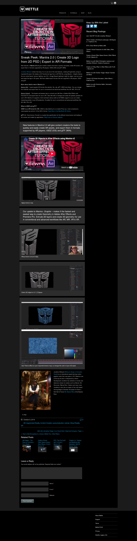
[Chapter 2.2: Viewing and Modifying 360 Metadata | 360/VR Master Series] (75, 450)
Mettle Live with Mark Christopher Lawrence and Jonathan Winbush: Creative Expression (100, 62)
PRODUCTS (62, 13)
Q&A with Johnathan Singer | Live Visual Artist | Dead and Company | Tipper (59, 431)
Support (97, 519)
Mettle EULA (99, 527)
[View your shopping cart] (112, 3)
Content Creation (46, 423)
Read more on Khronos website (53, 117)
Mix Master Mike (69, 392)
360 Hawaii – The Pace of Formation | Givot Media (28, 442)
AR (24, 423)
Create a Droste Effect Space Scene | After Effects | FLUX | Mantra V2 (44, 443)
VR (22, 425)
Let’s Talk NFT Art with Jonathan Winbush (98, 36)
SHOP (82, 13)
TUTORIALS (73, 13)
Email (51, 489)
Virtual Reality (74, 423)
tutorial (67, 423)
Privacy (97, 531)
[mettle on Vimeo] (95, 27)
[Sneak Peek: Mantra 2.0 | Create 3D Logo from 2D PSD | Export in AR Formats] (52, 36)
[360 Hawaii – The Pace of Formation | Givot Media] (28, 449)
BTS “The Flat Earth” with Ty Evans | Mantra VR (60, 442)
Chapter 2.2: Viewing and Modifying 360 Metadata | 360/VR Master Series (75, 443)
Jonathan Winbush (26, 72)
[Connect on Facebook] (88, 27)
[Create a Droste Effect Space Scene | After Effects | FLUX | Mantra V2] (44, 450)
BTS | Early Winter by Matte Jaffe (96, 45)
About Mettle (99, 515)
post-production (58, 423)
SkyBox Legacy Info (101, 535)
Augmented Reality (33, 423)
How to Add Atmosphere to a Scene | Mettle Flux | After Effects (41, 434)
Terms (97, 523)
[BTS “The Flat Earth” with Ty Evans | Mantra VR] (60, 448)
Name (51, 483)
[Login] (115, 3)
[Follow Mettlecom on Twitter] (91, 27)
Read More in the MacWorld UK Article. (59, 111)
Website (52, 495)
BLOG (89, 13)
